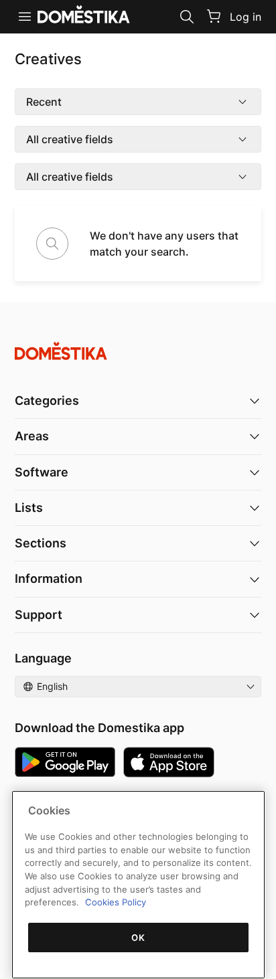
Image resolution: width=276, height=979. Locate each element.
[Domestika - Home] (138, 351)
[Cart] (213, 16)
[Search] (187, 16)
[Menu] (25, 16)
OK (138, 937)
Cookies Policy (115, 902)
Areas (32, 436)
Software (41, 472)
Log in (245, 16)
